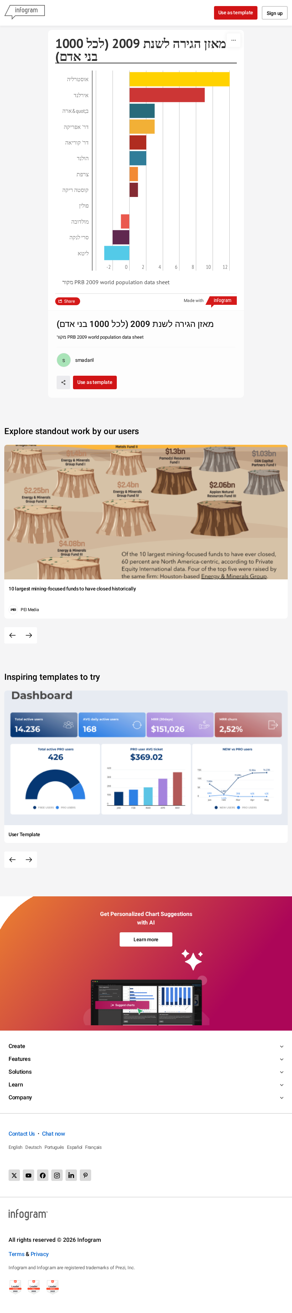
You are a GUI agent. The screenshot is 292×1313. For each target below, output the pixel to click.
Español (74, 1147)
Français (93, 1147)
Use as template (236, 12)
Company (20, 1097)
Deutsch (33, 1147)
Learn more (146, 939)
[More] (233, 40)
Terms (17, 1254)
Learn (16, 1084)
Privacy (40, 1254)
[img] (180, 79)
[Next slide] (29, 635)
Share (69, 301)
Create (17, 1046)
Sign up (275, 13)
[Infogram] (24, 13)
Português (54, 1147)
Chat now (53, 1133)
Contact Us (22, 1133)
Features (20, 1059)
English (15, 1147)
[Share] (63, 382)
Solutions (20, 1071)
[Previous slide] (12, 635)
